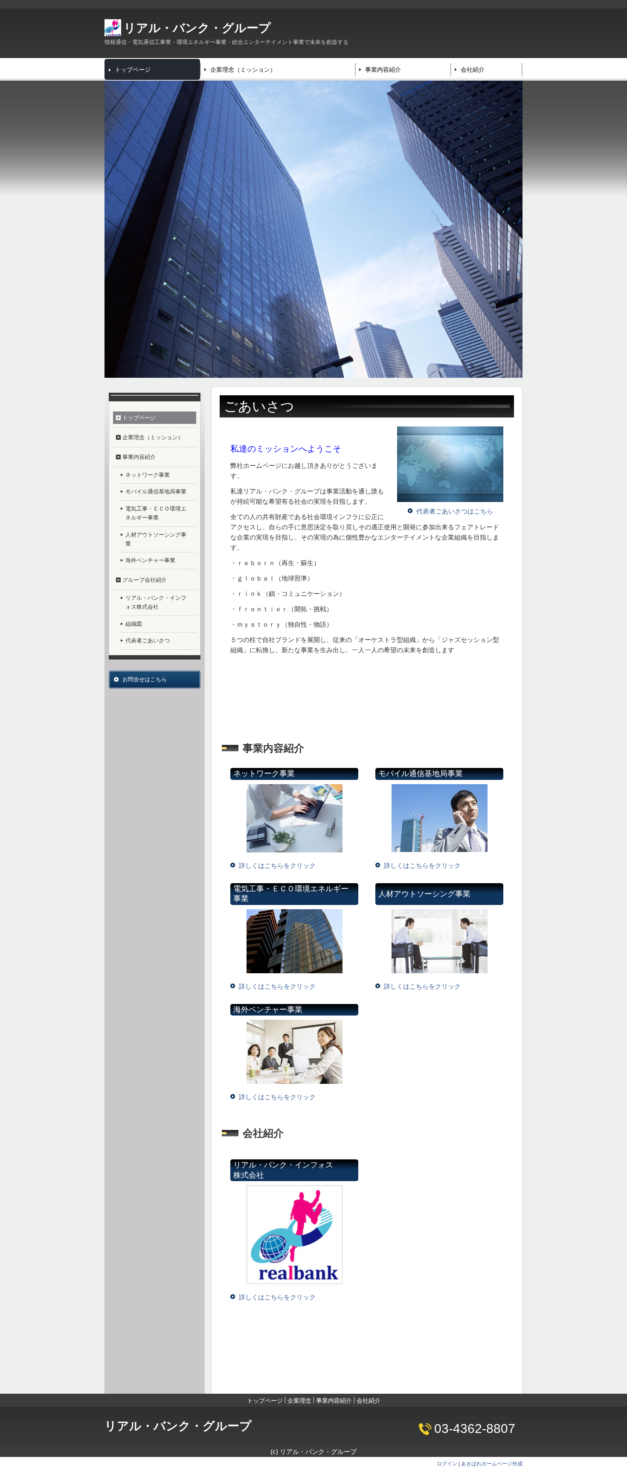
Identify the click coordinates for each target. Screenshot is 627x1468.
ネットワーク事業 (147, 475)
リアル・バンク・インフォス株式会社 (155, 602)
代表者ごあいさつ (147, 640)
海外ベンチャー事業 (150, 560)
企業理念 (299, 1400)
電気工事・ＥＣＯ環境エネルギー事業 (155, 513)
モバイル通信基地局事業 (155, 491)
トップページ (133, 69)
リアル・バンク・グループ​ (197, 28)
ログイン (447, 1464)
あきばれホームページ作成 (491, 1464)
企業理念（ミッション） (243, 69)
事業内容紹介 (383, 69)
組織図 (133, 624)
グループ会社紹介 (144, 580)
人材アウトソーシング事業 (155, 539)
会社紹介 (473, 69)
